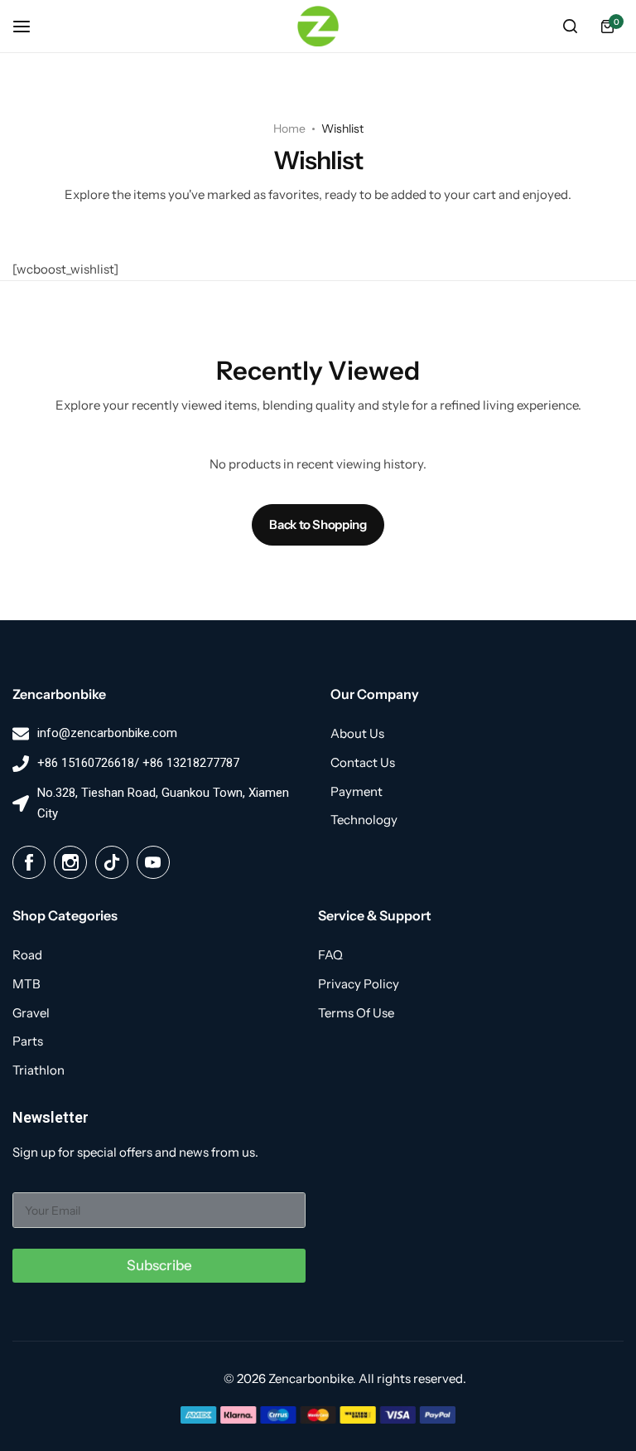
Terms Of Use (356, 1013)
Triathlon (38, 1070)
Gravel (31, 1013)
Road (27, 955)
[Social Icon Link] (29, 862)
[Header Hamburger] (29, 26)
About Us (357, 733)
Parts (27, 1041)
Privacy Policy (358, 984)
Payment (356, 791)
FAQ (330, 955)
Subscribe (159, 1265)
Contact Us (362, 762)
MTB (26, 984)
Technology (364, 820)
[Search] (569, 26)
